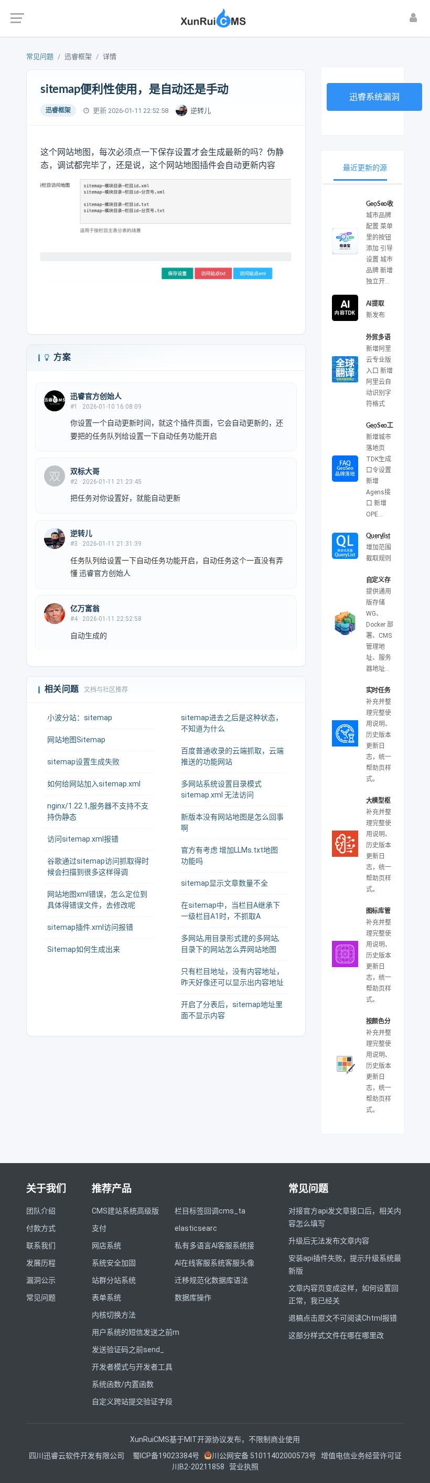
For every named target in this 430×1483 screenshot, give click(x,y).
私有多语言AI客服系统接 (214, 1245)
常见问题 (39, 56)
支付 (99, 1228)
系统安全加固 (114, 1263)
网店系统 (106, 1245)
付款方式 (41, 1228)
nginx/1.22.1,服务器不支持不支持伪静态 (97, 811)
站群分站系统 (114, 1280)
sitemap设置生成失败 (83, 762)
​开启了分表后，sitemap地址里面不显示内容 (232, 1010)
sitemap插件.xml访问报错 (90, 927)
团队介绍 (41, 1211)
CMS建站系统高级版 (125, 1211)
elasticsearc (196, 1228)
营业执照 (244, 1467)
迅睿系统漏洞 (374, 97)
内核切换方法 (114, 1315)
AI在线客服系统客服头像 (214, 1263)
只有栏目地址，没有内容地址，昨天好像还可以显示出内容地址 (232, 977)
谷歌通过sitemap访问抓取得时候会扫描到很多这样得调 (98, 866)
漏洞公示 (41, 1280)
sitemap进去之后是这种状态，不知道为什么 (232, 723)
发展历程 (41, 1263)
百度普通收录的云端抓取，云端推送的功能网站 (232, 756)
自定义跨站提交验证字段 (132, 1401)
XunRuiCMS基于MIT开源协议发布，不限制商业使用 (215, 1439)
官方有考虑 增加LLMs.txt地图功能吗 (229, 855)
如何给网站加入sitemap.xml (94, 784)
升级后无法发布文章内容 (328, 1241)
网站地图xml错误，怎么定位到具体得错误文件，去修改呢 (97, 899)
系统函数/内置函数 (123, 1384)
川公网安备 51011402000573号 (264, 1455)
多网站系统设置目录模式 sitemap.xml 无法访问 (221, 789)
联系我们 (41, 1245)
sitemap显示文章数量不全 (224, 883)
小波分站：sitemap (79, 717)
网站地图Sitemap (76, 739)
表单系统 (106, 1297)
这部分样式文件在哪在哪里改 (336, 1335)
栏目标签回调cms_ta (210, 1211)
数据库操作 (193, 1297)
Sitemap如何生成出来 (83, 949)
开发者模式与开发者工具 (132, 1367)
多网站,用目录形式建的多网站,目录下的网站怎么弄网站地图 (230, 943)
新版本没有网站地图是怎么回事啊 (232, 822)
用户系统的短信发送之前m (135, 1332)
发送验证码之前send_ (128, 1349)
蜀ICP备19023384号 (166, 1455)
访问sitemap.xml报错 (83, 839)
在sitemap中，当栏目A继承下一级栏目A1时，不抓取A (230, 910)
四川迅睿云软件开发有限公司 (77, 1455)
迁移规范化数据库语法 (211, 1280)
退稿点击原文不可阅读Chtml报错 (342, 1318)
